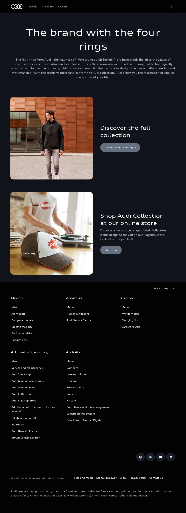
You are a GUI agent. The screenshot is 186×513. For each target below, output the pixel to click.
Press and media (83, 477)
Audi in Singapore (78, 313)
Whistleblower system (81, 413)
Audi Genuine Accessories (27, 380)
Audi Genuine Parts (23, 387)
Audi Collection (21, 393)
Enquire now (19, 339)
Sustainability (75, 387)
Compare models (22, 320)
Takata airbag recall (23, 417)
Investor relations (78, 374)
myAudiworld (130, 313)
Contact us (156, 477)
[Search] (170, 6)
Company (72, 367)
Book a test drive (22, 333)
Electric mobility (21, 326)
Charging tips (130, 320)
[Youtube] (160, 457)
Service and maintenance (27, 367)
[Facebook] (140, 457)
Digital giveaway (106, 477)
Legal (123, 477)
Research (72, 380)
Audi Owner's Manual (25, 431)
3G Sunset (17, 424)
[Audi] (17, 6)
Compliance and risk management (88, 407)
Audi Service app (21, 374)
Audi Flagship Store (23, 400)
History (71, 400)
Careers (71, 393)
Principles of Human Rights (84, 420)
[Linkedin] (170, 457)
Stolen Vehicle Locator (25, 437)
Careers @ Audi (131, 326)
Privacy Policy (138, 477)
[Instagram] (150, 457)
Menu (15, 307)
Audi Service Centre (79, 320)
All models (18, 313)
